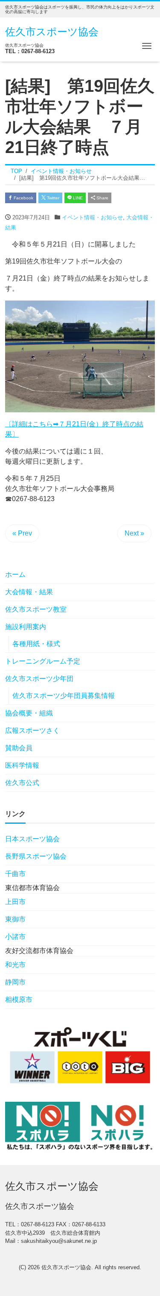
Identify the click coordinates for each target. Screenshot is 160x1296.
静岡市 (15, 982)
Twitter (52, 198)
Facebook (22, 198)
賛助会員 (18, 748)
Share (101, 198)
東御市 (15, 919)
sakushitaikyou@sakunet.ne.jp (59, 1241)
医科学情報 (22, 765)
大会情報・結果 (29, 592)
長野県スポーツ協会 (36, 856)
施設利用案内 (25, 626)
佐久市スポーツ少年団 (39, 678)
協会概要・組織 (29, 713)
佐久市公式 (22, 782)
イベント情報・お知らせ (92, 217)
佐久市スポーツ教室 (36, 609)
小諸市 (15, 936)
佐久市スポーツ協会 (52, 31)
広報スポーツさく (39, 730)
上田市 (15, 901)
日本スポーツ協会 (32, 838)
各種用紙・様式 (36, 643)
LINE (77, 198)
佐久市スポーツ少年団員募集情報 (63, 695)
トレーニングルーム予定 (42, 661)
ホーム (15, 574)
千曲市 (15, 873)
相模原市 (18, 999)
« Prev (22, 533)
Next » (134, 533)
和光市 (15, 964)
